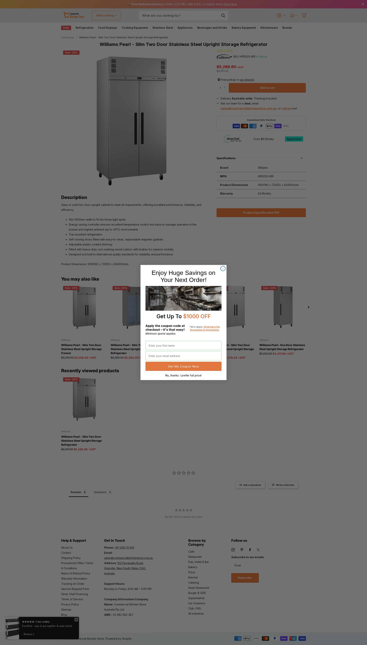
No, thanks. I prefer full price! (183, 375)
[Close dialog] (223, 268)
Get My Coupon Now (183, 366)
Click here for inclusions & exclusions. (205, 328)
